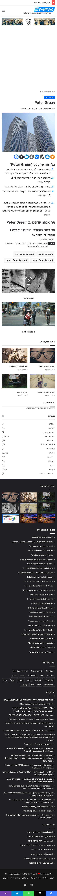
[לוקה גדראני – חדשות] (46, 497)
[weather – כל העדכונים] (14, 355)
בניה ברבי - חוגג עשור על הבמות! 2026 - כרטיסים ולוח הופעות (28, 730)
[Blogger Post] (31, 156)
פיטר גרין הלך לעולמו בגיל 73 (37, 187)
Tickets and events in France (41, 652)
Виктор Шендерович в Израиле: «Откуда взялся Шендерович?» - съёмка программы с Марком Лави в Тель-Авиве (29, 758)
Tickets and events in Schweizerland (37, 590)
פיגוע (39, 685)
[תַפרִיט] (3, 12)
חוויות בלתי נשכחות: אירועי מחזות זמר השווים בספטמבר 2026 (28, 700)
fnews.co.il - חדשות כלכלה (42, 850)
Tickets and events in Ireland (41, 546)
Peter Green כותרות (16, 260)
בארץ (39, 878)
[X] (21, 156)
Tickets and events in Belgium (40, 625)
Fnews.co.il (45, 874)
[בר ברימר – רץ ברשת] (10, 508)
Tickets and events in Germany (40, 577)
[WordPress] (42, 156)
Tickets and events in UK (42, 537)
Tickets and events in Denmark (40, 599)
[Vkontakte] (37, 156)
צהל (32, 685)
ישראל (12, 680)
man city (50, 676)
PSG (41, 676)
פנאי (51, 465)
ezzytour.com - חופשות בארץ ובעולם (38, 858)
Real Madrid (32, 676)
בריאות (50, 428)
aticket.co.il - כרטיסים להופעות (41, 863)
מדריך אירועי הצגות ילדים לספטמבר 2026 (36, 704)
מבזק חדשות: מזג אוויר (47, 366)
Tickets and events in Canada (40, 643)
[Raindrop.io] (47, 156)
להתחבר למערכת (46, 408)
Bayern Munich (36, 671)
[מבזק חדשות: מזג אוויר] (42, 355)
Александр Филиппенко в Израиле (38, 811)
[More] (52, 156)
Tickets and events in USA (42, 555)
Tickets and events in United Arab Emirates (35, 573)
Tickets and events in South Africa (38, 586)
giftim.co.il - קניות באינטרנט (42, 854)
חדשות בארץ (48, 432)
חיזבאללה (38, 680)
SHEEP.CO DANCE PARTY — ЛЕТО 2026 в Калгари (31, 715)
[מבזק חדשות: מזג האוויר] (42, 381)
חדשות (51, 878)
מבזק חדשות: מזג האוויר (46, 392)
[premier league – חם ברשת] (46, 518)
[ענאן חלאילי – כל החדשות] (28, 518)
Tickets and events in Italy (42, 603)
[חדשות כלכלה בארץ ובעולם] (28, 21)
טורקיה (20, 680)
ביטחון (14, 676)
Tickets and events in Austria (40, 595)
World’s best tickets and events (40, 564)
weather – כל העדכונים (18, 366)
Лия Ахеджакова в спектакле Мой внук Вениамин (31, 719)
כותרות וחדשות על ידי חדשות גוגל (16, 243)
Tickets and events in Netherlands (38, 630)
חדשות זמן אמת (47, 444)
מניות (49, 457)
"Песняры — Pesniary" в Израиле (38, 744)
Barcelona (50, 671)
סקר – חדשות (45, 3)
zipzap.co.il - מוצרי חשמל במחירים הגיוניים (36, 845)
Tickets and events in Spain (41, 647)
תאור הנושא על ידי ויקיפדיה (38, 243)
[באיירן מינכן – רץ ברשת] (10, 518)
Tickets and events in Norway (40, 608)
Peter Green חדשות (42, 260)
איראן (22, 676)
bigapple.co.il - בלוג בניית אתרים (40, 832)
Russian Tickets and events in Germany (36, 559)
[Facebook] (16, 156)
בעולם (51, 424)
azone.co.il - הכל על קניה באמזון (40, 841)
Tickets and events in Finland (40, 621)
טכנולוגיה (49, 449)
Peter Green (45, 254)
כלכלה (51, 453)
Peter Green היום (24, 254)
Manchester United (20, 671)
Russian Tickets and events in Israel (38, 568)
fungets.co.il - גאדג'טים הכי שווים (40, 836)
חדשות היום (44, 92)
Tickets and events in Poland (41, 612)
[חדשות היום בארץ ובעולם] (44, 9)
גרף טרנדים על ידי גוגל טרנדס (37, 246)
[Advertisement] (28, 59)
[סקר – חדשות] (14, 381)
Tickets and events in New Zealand (38, 581)
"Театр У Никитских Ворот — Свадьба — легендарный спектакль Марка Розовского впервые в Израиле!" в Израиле (29, 737)
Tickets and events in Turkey (41, 639)
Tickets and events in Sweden (40, 617)
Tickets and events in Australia (40, 550)
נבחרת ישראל (49, 685)
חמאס (29, 680)
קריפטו (50, 469)
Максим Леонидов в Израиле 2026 (37, 807)
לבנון (5, 680)
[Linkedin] (26, 156)
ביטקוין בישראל (45, 473)
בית (51, 92)
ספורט (50, 461)
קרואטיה (24, 685)
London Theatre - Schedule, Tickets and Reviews (32, 542)
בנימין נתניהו (49, 680)
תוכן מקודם (50, 692)
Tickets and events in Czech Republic (37, 634)
